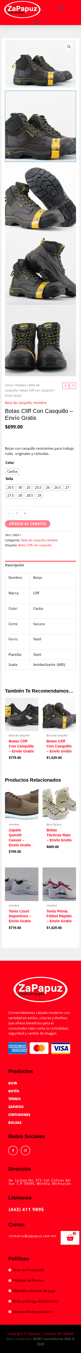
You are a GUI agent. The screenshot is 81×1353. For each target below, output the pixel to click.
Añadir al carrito (27, 523)
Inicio (8, 385)
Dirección (19, 1169)
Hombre (20, 385)
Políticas (18, 1258)
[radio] (12, 471)
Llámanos (20, 1197)
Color (9, 462)
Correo (16, 1224)
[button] (60, 7)
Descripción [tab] (14, 565)
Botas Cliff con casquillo (35, 545)
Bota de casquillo (18, 402)
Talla (9, 478)
